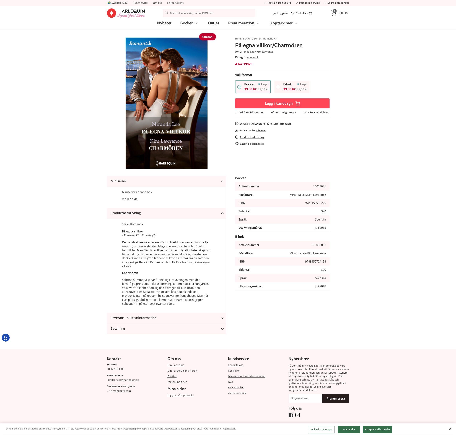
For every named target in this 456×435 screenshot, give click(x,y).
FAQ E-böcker (236, 387)
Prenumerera (336, 398)
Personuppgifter (177, 382)
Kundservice (140, 2)
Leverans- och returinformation (246, 376)
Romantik (252, 57)
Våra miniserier (237, 393)
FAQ (230, 382)
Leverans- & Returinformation (272, 123)
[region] (228, 429)
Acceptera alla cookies (377, 429)
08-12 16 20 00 (115, 369)
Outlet (213, 23)
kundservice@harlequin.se (123, 379)
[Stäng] (450, 429)
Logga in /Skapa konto (180, 395)
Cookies (172, 376)
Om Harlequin (175, 365)
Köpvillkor (234, 370)
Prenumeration (241, 23)
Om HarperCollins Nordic (182, 370)
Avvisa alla (349, 429)
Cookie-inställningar (321, 429)
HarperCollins (175, 2)
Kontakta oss (235, 365)
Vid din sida (130, 199)
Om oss (157, 2)
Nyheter (164, 23)
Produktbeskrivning (252, 137)
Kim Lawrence (265, 51)
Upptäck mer (281, 23)
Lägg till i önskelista (252, 143)
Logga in (282, 13)
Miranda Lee (246, 51)
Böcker (186, 23)
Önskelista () (304, 13)
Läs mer (261, 130)
